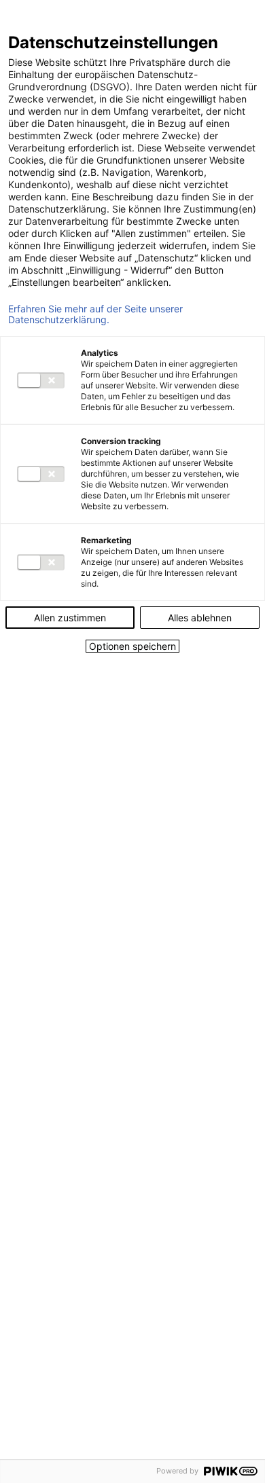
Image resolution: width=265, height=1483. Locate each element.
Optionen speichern (132, 646)
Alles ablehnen (200, 617)
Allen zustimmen (70, 617)
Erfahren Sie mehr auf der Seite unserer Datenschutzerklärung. (95, 314)
